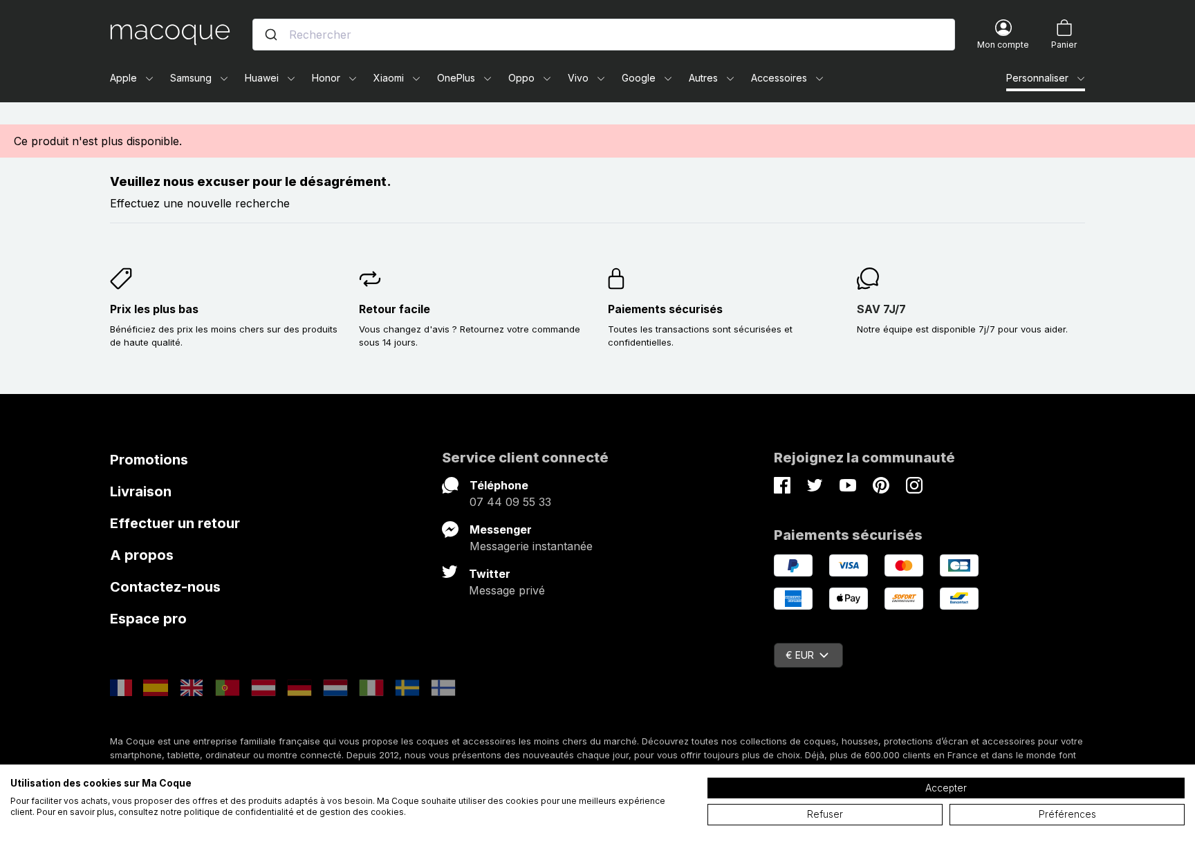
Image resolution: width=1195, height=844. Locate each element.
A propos (142, 555)
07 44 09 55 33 (510, 502)
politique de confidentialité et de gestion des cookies (294, 812)
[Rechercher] (271, 34)
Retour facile (394, 309)
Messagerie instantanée (531, 546)
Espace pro (148, 618)
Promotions (149, 459)
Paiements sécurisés (665, 309)
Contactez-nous (165, 587)
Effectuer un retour (175, 523)
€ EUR (800, 655)
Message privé (507, 590)
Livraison (141, 491)
